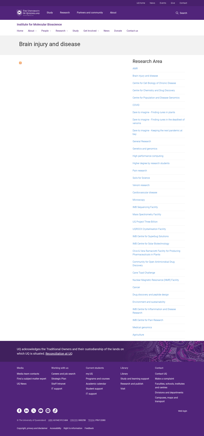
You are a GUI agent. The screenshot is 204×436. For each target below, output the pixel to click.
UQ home (141, 3)
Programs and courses (98, 378)
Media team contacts (28, 373)
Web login (182, 411)
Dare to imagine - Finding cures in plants (154, 112)
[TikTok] (55, 411)
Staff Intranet (58, 383)
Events (163, 3)
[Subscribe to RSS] (20, 62)
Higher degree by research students (151, 163)
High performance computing (148, 156)
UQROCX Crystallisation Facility (149, 229)
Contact (183, 3)
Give (173, 3)
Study (50, 12)
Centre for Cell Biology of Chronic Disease (154, 83)
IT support (56, 388)
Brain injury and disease (145, 75)
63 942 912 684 (60, 420)
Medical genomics (142, 327)
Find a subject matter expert (31, 378)
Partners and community (90, 12)
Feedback (89, 428)
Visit (123, 388)
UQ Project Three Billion (145, 221)
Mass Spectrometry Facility (147, 214)
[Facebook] (19, 411)
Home (20, 30)
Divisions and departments (169, 392)
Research (65, 12)
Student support (94, 388)
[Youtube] (40, 411)
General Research (142, 141)
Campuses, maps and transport (166, 399)
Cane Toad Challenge (144, 272)
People (45, 30)
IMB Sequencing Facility (145, 207)
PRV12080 (100, 420)
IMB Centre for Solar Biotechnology (151, 243)
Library (124, 373)
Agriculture (138, 334)
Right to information (73, 428)
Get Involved (89, 30)
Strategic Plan (58, 378)
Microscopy (139, 199)
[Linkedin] (26, 411)
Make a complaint (164, 378)
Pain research (140, 170)
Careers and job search (63, 373)
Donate (118, 30)
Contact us (132, 30)
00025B (82, 420)
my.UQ (89, 373)
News (152, 3)
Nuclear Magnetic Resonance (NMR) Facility (156, 280)
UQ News (21, 383)
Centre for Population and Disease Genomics (156, 97)
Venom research (141, 185)
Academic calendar (96, 383)
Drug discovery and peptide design (151, 294)
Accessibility (55, 428)
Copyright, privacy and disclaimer (32, 428)
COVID (136, 105)
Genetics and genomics (145, 148)
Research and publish (132, 383)
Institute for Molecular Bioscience (39, 24)
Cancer (136, 287)
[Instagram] (48, 411)
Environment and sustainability (149, 302)
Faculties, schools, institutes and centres (170, 385)
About (113, 12)
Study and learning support (135, 378)
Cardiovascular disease (145, 192)
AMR (135, 68)
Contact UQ (161, 373)
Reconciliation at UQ (59, 353)
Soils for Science (141, 177)
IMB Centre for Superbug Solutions (151, 236)
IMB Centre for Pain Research (148, 320)
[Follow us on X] (33, 411)
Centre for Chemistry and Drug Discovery (154, 90)
